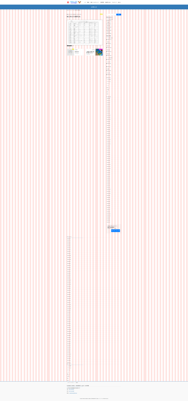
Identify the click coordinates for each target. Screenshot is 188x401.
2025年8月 (108, 123)
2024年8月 (68, 288)
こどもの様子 (109, 79)
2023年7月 (108, 174)
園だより (108, 87)
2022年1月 (108, 211)
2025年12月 (108, 115)
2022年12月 (108, 189)
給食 (101, 14)
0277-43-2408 (71, 391)
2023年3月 (68, 323)
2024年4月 (108, 156)
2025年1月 (108, 137)
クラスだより (109, 81)
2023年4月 (68, 321)
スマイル (108, 83)
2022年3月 (108, 207)
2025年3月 (108, 133)
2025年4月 (108, 131)
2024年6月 (108, 152)
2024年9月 (68, 286)
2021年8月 (68, 360)
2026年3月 (68, 249)
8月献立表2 (108, 28)
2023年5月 (68, 319)
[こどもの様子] (99, 51)
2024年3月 (108, 158)
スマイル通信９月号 (110, 19)
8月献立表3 (108, 25)
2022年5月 (108, 203)
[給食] (70, 50)
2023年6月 (108, 176)
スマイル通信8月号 (109, 57)
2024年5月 (108, 154)
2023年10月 (108, 168)
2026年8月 (108, 98)
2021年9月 (68, 358)
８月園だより (109, 22)
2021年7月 (108, 222)
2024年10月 (69, 284)
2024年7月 (108, 150)
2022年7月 (108, 199)
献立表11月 (77, 51)
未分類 (108, 89)
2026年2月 (68, 251)
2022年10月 (108, 193)
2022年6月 (108, 201)
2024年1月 (108, 162)
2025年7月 (108, 125)
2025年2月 (108, 135)
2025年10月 (108, 119)
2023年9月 (108, 170)
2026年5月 (108, 104)
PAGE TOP (183, 388)
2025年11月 (108, 117)
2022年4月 (108, 205)
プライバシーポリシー (71, 382)
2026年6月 (108, 102)
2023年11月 (108, 166)
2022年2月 (108, 209)
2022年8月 (108, 197)
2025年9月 (108, 121)
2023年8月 (108, 172)
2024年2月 (108, 160)
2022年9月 (108, 195)
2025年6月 (108, 127)
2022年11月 (108, 191)
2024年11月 (108, 141)
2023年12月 (108, 164)
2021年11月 (69, 356)
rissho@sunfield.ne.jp (73, 393)
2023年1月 (108, 187)
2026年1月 (68, 253)
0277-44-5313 (71, 389)
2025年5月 (108, 129)
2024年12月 (108, 139)
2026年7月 (108, 100)
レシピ (108, 85)
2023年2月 (68, 325)
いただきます (108, 61)
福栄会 (77, 382)
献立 (107, 91)
